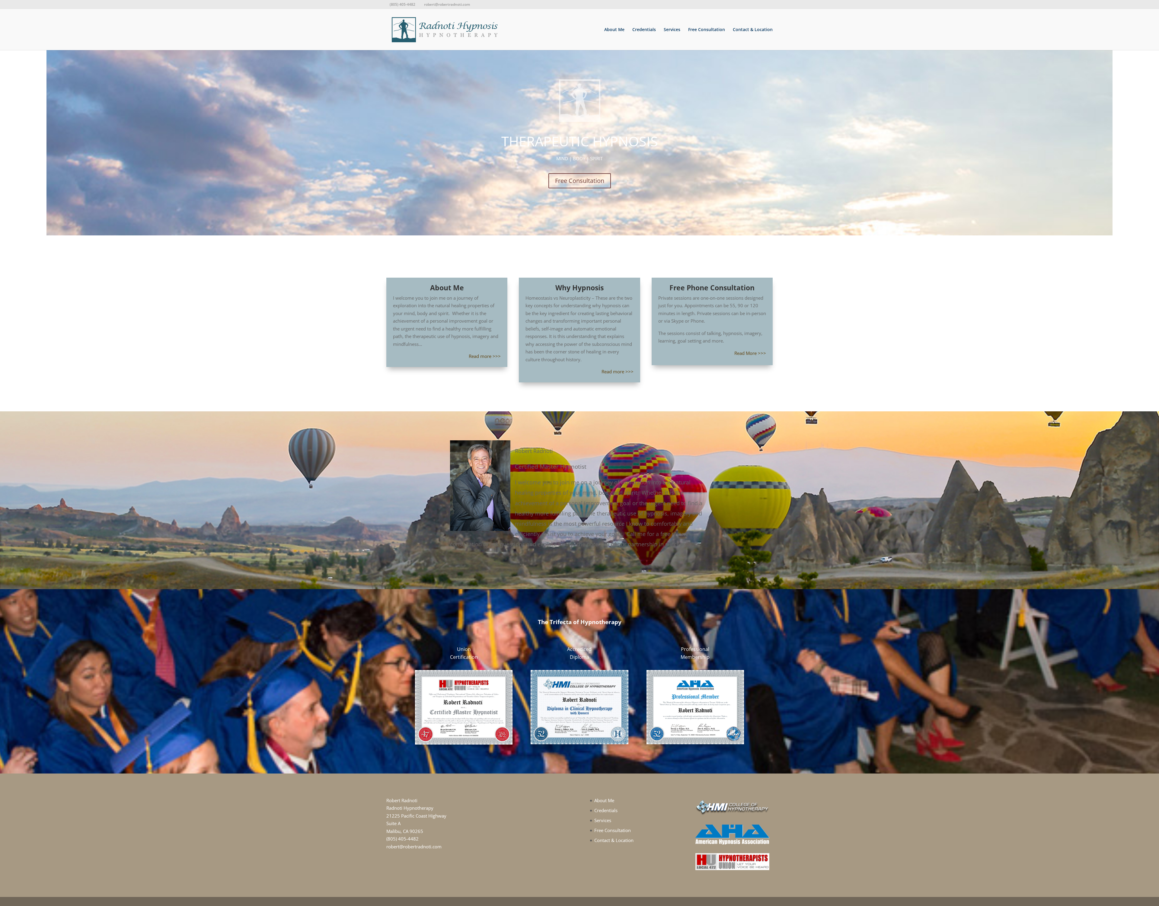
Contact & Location (753, 29)
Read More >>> (750, 353)
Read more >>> (485, 356)
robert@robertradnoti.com (414, 847)
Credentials (644, 29)
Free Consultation (706, 29)
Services (672, 29)
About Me (614, 29)
